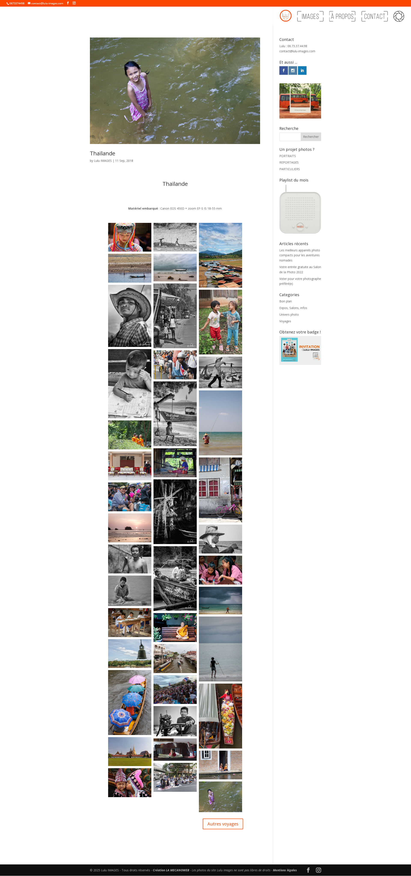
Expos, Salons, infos (293, 308)
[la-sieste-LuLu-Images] (175, 578)
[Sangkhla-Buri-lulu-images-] (220, 255)
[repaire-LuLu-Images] (175, 511)
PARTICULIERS (289, 169)
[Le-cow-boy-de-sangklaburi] (129, 316)
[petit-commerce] (220, 372)
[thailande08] (129, 268)
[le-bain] (129, 558)
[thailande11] (220, 797)
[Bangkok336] (129, 751)
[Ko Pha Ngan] (175, 267)
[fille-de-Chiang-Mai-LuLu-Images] (220, 570)
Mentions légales (285, 870)
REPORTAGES (289, 162)
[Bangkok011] (129, 496)
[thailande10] (220, 490)
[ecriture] (129, 383)
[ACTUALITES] (398, 18)
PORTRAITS (287, 156)
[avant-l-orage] (220, 600)
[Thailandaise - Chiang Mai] (129, 237)
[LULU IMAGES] (286, 17)
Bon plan (285, 301)
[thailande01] (175, 749)
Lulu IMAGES (103, 161)
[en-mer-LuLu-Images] (175, 721)
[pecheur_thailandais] (220, 422)
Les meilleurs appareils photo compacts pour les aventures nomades (299, 255)
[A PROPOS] (342, 18)
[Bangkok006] (175, 689)
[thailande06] (129, 782)
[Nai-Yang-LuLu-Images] (129, 527)
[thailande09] (175, 237)
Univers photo (289, 314)
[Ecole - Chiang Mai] (129, 622)
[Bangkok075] (220, 716)
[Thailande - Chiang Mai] (175, 627)
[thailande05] (175, 364)
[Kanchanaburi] (129, 653)
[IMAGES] (310, 18)
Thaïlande (102, 153)
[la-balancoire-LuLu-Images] (175, 413)
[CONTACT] (374, 18)
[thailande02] (220, 765)
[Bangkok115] (175, 658)
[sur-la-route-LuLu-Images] (175, 316)
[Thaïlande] (220, 322)
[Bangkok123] (129, 702)
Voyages (285, 321)
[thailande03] (129, 466)
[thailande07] (129, 434)
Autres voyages (222, 824)
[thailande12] (175, 462)
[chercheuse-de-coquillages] (129, 591)
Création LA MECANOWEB (171, 870)
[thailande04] (175, 777)
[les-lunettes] (220, 539)
